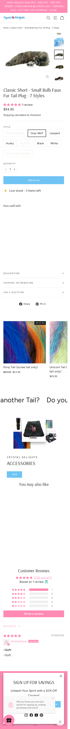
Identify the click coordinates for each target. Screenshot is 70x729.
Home (6, 28)
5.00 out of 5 (43, 577)
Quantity (9, 163)
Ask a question (13, 292)
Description (11, 273)
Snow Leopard (15, 133)
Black (40, 143)
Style (7, 127)
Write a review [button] (33, 613)
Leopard (55, 133)
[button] (12, 104)
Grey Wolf (37, 133)
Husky (10, 143)
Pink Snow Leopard (18, 153)
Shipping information (18, 282)
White (54, 143)
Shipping (8, 115)
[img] (12, 636)
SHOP (14, 474)
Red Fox (25, 143)
